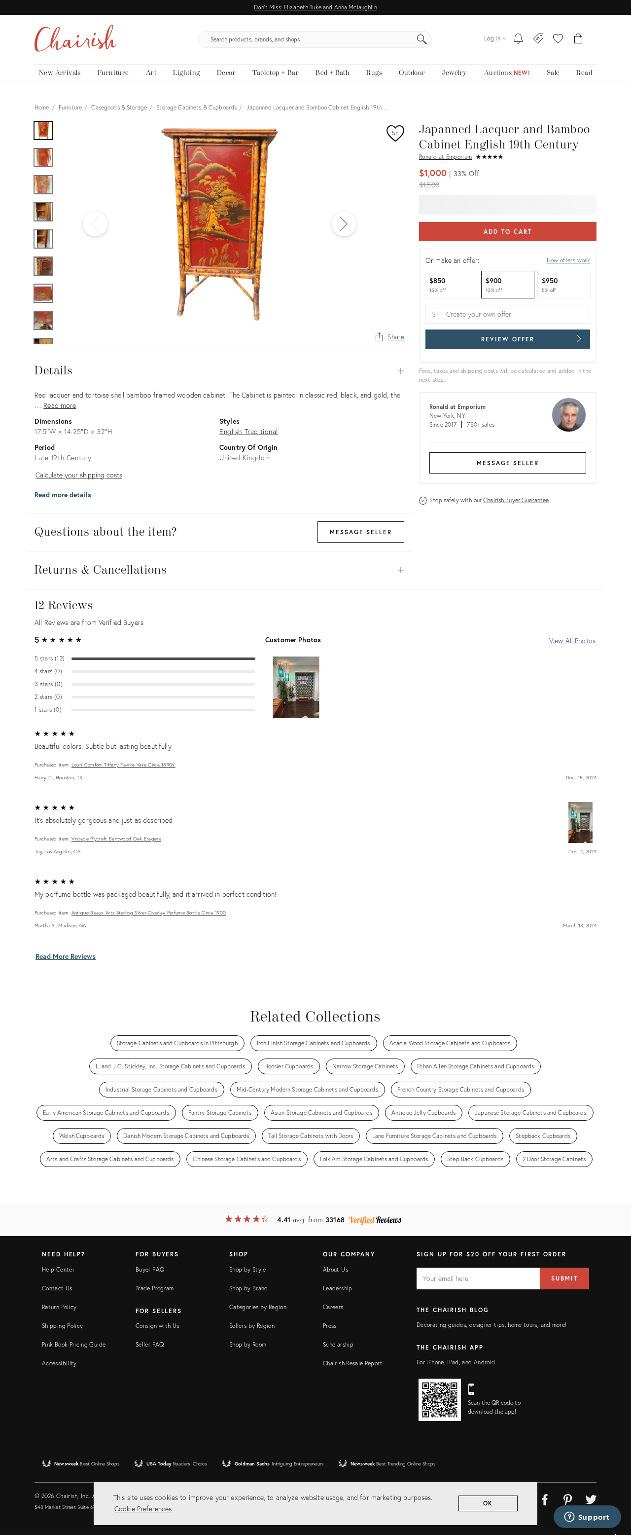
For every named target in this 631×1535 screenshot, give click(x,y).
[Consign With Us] (538, 39)
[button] (558, 39)
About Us (335, 1269)
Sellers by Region (252, 1325)
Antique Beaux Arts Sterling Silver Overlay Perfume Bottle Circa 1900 (148, 913)
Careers (333, 1307)
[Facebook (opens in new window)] (544, 1498)
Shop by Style (247, 1269)
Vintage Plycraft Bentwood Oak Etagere (116, 839)
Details (219, 371)
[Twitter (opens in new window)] (591, 1498)
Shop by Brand (248, 1288)
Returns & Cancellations (219, 570)
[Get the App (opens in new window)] (440, 1400)
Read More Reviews (65, 956)
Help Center (58, 1269)
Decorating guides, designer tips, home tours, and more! (492, 1324)
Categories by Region (257, 1307)
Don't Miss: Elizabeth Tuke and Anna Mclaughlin (315, 7)
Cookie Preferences (143, 1508)
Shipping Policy (62, 1325)
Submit (564, 1278)
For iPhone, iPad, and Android (456, 1362)
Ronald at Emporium (445, 156)
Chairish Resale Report (353, 1363)
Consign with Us (157, 1325)
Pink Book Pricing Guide (73, 1344)
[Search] (422, 39)
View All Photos (572, 640)
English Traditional (248, 431)
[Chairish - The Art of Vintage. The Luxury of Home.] (75, 39)
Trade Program (155, 1288)
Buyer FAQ (150, 1269)
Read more (59, 405)
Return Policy (59, 1307)
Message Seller (508, 463)
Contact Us (57, 1288)
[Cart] (578, 39)
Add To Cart (507, 231)
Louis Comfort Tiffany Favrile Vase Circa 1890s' (123, 765)
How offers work (568, 260)
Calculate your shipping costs (78, 474)
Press (330, 1325)
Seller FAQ (150, 1344)
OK (488, 1503)
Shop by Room (247, 1344)
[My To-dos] (518, 39)
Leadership (337, 1288)
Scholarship (338, 1344)
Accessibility (59, 1363)
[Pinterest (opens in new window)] (567, 1498)
